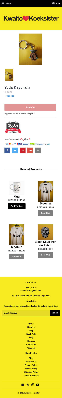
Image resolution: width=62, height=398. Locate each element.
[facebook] (7, 150)
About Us (31, 327)
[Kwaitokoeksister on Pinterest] (27, 385)
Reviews (31, 341)
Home (31, 324)
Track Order (31, 362)
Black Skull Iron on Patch (45, 243)
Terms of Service (31, 375)
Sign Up (55, 313)
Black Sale (31, 334)
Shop (31, 331)
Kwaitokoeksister (32, 393)
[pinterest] (23, 150)
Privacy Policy (31, 365)
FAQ (31, 338)
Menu (8, 3)
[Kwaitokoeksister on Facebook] (22, 385)
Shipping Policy (31, 372)
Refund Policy (31, 369)
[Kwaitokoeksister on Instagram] (32, 385)
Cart (58, 3)
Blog (31, 358)
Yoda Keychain (17, 87)
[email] (38, 150)
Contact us (31, 345)
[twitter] (15, 150)
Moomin (45, 203)
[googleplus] (30, 150)
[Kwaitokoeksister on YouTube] (37, 385)
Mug (17, 196)
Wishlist (31, 348)
